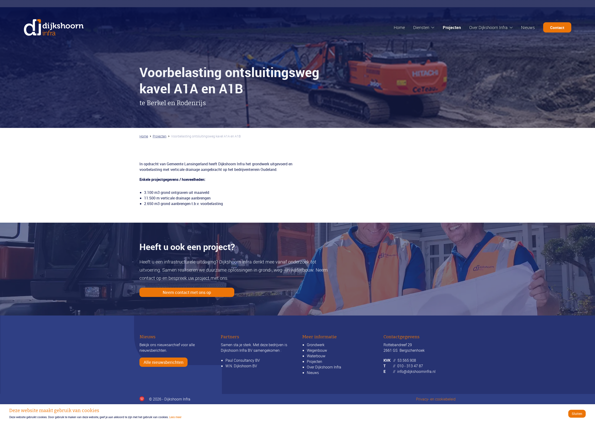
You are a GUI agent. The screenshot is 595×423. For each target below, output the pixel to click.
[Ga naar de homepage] (54, 27)
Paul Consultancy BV (242, 360)
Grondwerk (315, 344)
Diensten (421, 27)
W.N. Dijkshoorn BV (241, 365)
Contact (557, 27)
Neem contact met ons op (187, 292)
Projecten (452, 27)
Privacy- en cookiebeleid (436, 399)
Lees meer (175, 417)
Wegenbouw (317, 350)
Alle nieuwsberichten (163, 362)
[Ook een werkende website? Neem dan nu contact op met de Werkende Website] (141, 398)
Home (399, 27)
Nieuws (528, 27)
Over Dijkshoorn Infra (488, 27)
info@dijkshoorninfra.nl (416, 371)
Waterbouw (316, 355)
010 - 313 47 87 (410, 365)
